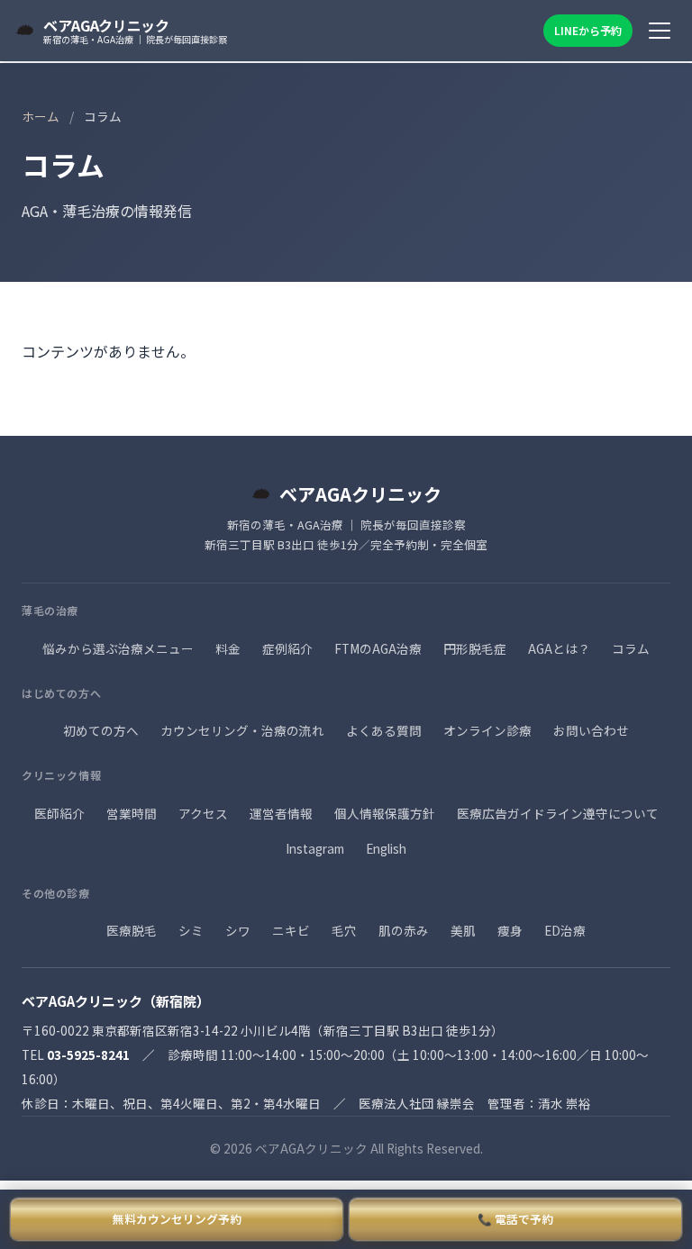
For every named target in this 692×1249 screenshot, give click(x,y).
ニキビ (291, 930)
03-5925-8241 (88, 1054)
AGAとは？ (559, 648)
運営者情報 (281, 813)
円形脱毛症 (474, 648)
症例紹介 (287, 648)
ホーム (40, 116)
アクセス (203, 813)
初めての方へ (101, 730)
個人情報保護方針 (384, 813)
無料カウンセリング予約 (177, 1218)
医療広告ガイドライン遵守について (558, 813)
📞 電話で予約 (515, 1218)
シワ (237, 930)
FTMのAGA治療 (378, 648)
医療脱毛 (131, 930)
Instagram (315, 848)
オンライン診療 (487, 730)
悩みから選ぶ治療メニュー (118, 648)
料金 (228, 648)
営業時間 (131, 813)
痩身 (510, 930)
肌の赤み (403, 930)
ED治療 (565, 930)
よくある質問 (384, 730)
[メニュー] (660, 30)
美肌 (463, 930)
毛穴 (344, 930)
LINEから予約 (588, 30)
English (386, 848)
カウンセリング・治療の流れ (242, 730)
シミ (191, 930)
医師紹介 (59, 813)
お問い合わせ (591, 730)
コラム (631, 648)
